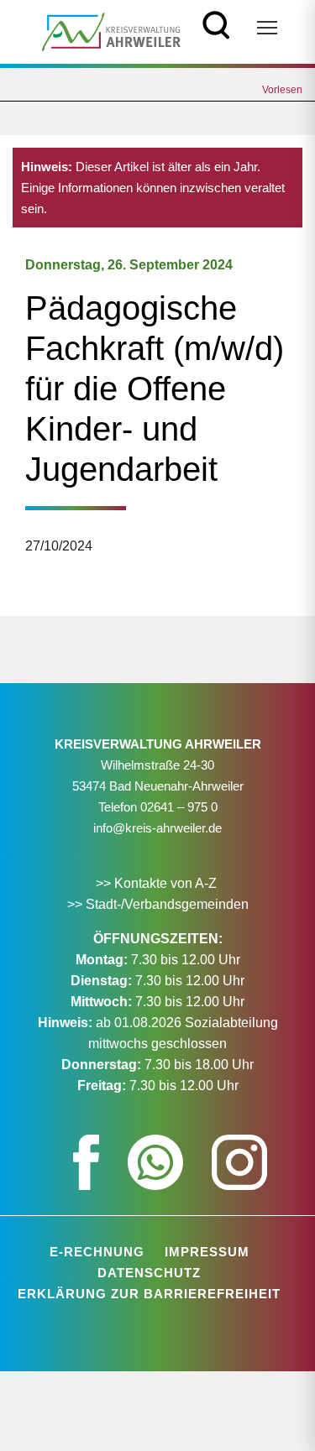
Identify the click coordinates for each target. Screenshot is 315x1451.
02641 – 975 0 (179, 807)
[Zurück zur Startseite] (111, 30)
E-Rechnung (97, 1252)
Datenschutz (149, 1273)
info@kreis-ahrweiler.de (157, 828)
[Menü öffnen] (267, 28)
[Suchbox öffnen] (216, 23)
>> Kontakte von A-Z (158, 883)
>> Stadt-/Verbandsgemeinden (158, 904)
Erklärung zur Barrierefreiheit (149, 1294)
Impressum (207, 1252)
